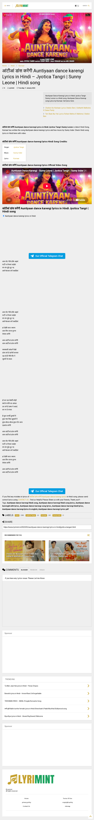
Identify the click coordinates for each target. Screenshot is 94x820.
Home (4, 66)
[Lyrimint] (22, 6)
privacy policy (26, 802)
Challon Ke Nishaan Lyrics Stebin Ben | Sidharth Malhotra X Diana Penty (22, 555)
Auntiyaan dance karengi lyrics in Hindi (20, 216)
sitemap (67, 806)
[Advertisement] (21, 108)
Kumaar (21, 66)
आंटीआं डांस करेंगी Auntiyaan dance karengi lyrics (48, 497)
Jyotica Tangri (18, 147)
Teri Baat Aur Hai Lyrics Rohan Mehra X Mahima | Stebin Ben (67, 555)
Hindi (12, 66)
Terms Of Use (67, 798)
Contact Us (26, 806)
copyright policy (67, 802)
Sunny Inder (17, 153)
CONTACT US (23, 500)
